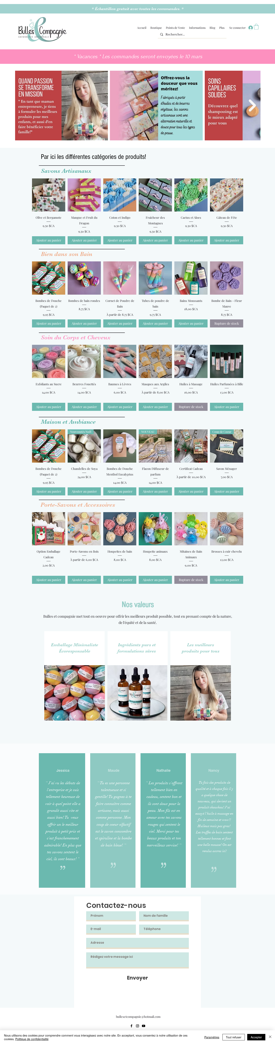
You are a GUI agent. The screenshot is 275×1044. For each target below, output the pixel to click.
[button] (156, 28)
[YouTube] (144, 1026)
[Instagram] (137, 1026)
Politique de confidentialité (32, 1039)
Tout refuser (233, 1037)
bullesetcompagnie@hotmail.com (138, 1017)
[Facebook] (131, 1026)
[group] (137, 211)
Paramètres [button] (211, 1037)
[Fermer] (270, 1037)
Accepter (256, 1037)
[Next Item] (252, 105)
